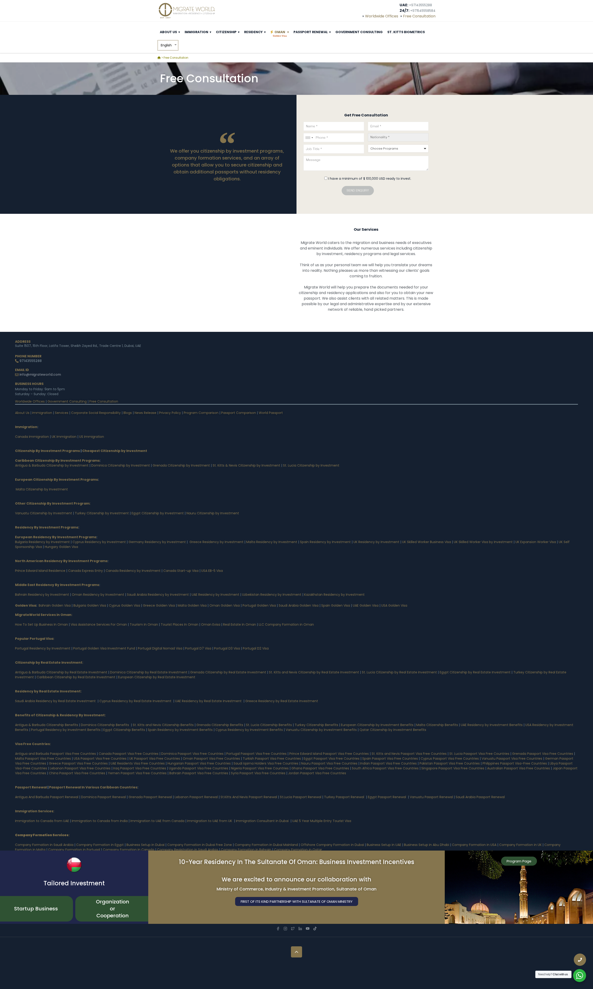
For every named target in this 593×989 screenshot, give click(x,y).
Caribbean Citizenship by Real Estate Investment (76, 677)
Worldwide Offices (381, 16)
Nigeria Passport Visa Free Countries (260, 768)
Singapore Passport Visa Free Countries (452, 768)
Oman (280, 33)
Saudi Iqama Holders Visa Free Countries (266, 763)
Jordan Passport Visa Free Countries (317, 773)
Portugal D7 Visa (198, 648)
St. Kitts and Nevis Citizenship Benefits (163, 725)
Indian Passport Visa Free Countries (388, 763)
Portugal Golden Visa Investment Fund (104, 648)
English (166, 45)
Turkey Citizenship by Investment (102, 513)
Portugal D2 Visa (256, 648)
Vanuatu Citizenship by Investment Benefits (321, 729)
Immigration (196, 32)
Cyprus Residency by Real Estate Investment (135, 701)
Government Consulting (359, 32)
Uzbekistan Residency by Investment (271, 594)
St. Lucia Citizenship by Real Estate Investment (399, 672)
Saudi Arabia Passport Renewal (480, 797)
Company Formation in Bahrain (246, 849)
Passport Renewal (310, 32)
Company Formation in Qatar (298, 849)
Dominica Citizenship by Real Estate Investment (148, 672)
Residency (253, 32)
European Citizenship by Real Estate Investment (156, 677)
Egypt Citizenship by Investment (158, 513)
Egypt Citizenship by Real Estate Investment (475, 672)
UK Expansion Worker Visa (535, 542)
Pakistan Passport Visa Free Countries (450, 763)
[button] (179, 32)
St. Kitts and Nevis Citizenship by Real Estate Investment (314, 672)
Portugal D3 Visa (227, 648)
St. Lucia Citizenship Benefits (269, 725)
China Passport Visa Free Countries (77, 773)
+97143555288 (420, 5)
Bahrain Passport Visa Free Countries (198, 773)
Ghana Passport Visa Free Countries (320, 768)
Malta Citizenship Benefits (437, 725)
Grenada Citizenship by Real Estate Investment (228, 672)
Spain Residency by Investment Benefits (180, 729)
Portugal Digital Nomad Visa (160, 648)
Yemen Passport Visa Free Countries (137, 773)
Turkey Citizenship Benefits (316, 725)
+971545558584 (422, 10)
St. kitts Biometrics (406, 32)
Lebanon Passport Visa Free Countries (80, 768)
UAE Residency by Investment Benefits (492, 725)
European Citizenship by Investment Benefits (377, 725)
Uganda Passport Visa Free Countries (198, 768)
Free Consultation (419, 16)
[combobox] (309, 137)
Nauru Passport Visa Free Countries (329, 763)
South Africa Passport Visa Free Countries (385, 768)
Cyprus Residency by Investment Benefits (249, 729)
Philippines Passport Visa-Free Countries (515, 763)
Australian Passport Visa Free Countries (518, 768)
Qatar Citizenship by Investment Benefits (393, 729)
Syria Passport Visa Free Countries (258, 773)
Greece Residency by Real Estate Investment (281, 701)
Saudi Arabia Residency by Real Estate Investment (55, 701)
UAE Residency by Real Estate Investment (208, 701)
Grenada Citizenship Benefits (219, 725)
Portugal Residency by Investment (42, 648)
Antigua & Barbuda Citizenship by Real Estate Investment (61, 672)
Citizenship (226, 32)
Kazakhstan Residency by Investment (334, 594)
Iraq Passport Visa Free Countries (139, 768)
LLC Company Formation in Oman (286, 624)
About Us (168, 32)
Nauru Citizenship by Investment (212, 513)
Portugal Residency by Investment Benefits (66, 729)
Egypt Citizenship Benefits (124, 729)
